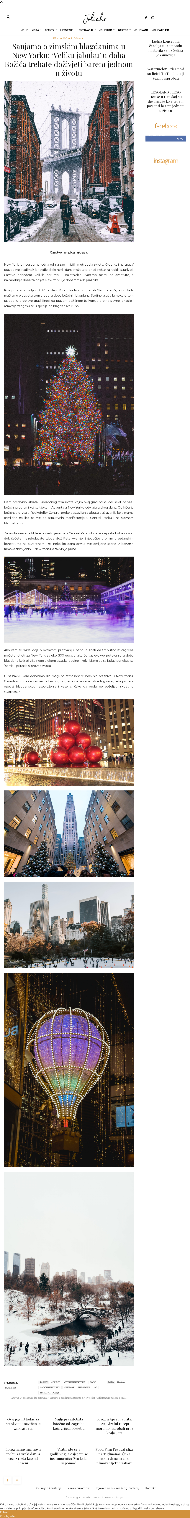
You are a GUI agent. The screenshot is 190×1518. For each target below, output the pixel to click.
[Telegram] (81, 1405)
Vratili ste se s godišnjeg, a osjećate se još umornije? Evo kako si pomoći (69, 1456)
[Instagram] (152, 17)
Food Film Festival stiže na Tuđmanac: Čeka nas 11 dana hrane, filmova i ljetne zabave (115, 1456)
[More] (90, 1405)
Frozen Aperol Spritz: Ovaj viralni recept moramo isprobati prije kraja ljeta (114, 1426)
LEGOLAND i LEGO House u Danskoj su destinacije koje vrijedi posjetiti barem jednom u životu (166, 101)
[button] (8, 17)
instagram (165, 161)
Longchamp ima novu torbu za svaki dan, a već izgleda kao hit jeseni (23, 1456)
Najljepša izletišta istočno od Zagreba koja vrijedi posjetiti (69, 1423)
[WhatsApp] (64, 1405)
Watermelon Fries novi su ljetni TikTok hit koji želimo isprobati (165, 73)
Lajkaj (179, 138)
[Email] (73, 1405)
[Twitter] (56, 1405)
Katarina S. (12, 1382)
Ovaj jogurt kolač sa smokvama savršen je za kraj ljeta (23, 1423)
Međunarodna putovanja (68, 38)
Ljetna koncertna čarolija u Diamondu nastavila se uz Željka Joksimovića (165, 48)
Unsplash (121, 1382)
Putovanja (16, 1397)
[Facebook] (145, 17)
